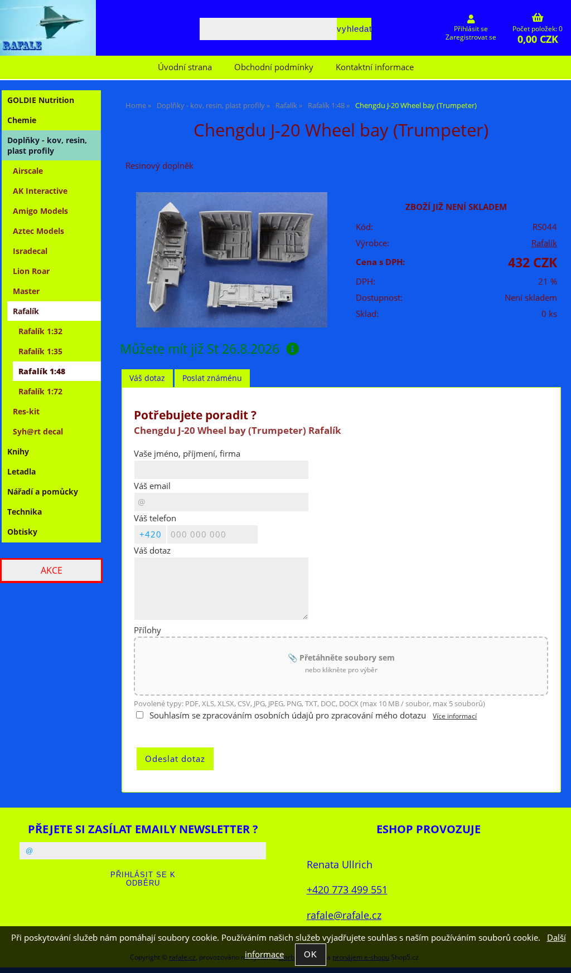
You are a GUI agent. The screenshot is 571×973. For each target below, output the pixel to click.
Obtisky (22, 531)
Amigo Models (40, 211)
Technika (24, 511)
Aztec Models (38, 231)
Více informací (455, 716)
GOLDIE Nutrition (40, 100)
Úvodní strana (185, 67)
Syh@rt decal (38, 431)
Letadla (21, 471)
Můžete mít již (199, 349)
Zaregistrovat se (471, 37)
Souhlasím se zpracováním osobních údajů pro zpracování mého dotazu (287, 715)
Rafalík (544, 243)
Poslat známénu (212, 378)
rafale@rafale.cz (344, 915)
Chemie (21, 120)
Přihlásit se (471, 28)
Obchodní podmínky (273, 67)
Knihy (18, 451)
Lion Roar (31, 271)
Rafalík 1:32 (40, 331)
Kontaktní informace (375, 67)
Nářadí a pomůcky (42, 491)
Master (26, 291)
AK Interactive (40, 190)
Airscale (28, 170)
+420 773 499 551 (347, 889)
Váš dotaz (147, 378)
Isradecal (30, 251)
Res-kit (26, 411)
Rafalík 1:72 (40, 391)
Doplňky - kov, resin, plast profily (47, 145)
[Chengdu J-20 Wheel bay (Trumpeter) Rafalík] (231, 260)
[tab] (147, 378)
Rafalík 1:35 (40, 351)
